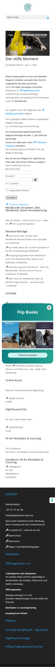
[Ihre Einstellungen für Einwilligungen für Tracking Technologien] (52, 500)
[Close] (49, 307)
